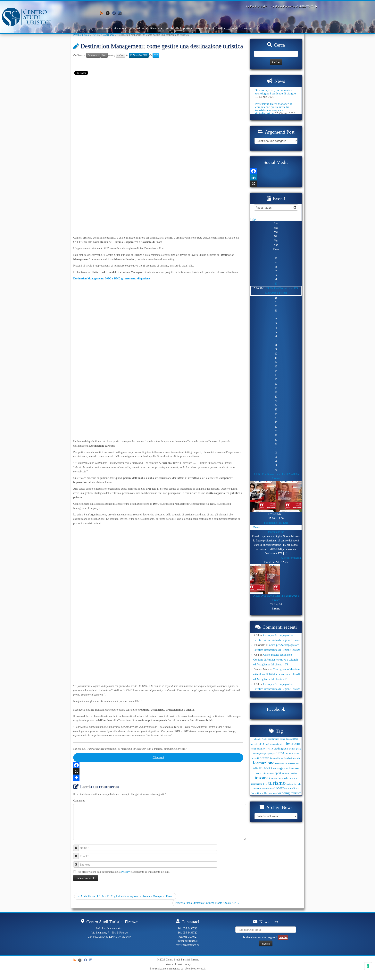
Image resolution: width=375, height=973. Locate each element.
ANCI (264, 739)
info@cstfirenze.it (187, 940)
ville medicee (269, 793)
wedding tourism (289, 793)
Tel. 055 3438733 (187, 928)
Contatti (233, 28)
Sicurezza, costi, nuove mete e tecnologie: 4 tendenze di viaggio (275, 92)
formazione (263, 762)
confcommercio (272, 744)
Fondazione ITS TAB (276, 522)
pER (275, 768)
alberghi (257, 739)
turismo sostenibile (264, 788)
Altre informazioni (291, 557)
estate (296, 753)
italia (255, 768)
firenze (264, 758)
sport (278, 773)
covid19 (269, 749)
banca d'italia (286, 739)
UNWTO (279, 788)
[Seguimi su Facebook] (115, 13)
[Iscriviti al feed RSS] (103, 13)
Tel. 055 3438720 (187, 932)
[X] (158, 771)
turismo (120, 55)
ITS (261, 768)
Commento (80, 800)
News (245, 28)
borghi (254, 744)
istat (297, 764)
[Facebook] (158, 765)
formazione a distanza (285, 764)
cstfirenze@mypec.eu (187, 944)
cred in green (295, 749)
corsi (253, 748)
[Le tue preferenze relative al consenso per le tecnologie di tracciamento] (368, 966)
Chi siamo (118, 28)
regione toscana (288, 768)
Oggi (253, 219)
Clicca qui (158, 757)
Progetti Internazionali (209, 28)
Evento (257, 527)
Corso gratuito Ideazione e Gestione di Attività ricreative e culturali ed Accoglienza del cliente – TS (275, 659)
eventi (255, 758)
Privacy (125, 871)
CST (156, 55)
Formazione (137, 28)
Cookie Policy (183, 964)
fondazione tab (276, 531)
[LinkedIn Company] (276, 177)
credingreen (281, 748)
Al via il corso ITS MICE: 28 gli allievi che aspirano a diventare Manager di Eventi (125, 896)
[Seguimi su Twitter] (109, 14)
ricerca (258, 773)
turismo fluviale (294, 784)
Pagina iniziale (81, 34)
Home (104, 28)
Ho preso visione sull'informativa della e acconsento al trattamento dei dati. (124, 871)
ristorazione (268, 773)
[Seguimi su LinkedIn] (121, 13)
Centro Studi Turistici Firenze (182, 959)
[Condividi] (158, 778)
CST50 (280, 753)
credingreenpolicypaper (264, 753)
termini (283, 937)
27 (276, 283)
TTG (265, 784)
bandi (295, 738)
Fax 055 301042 (187, 936)
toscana (261, 777)
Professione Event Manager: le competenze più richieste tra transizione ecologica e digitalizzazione (273, 108)
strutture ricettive (289, 773)
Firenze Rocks (276, 758)
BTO (260, 744)
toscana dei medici (279, 778)
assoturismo (273, 739)
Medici (268, 768)
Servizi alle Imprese (177, 28)
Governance (107, 34)
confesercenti (291, 743)
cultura (289, 753)
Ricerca (155, 28)
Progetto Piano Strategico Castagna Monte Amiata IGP (207, 902)
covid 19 (261, 748)
